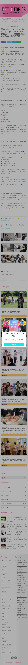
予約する (14, 344)
